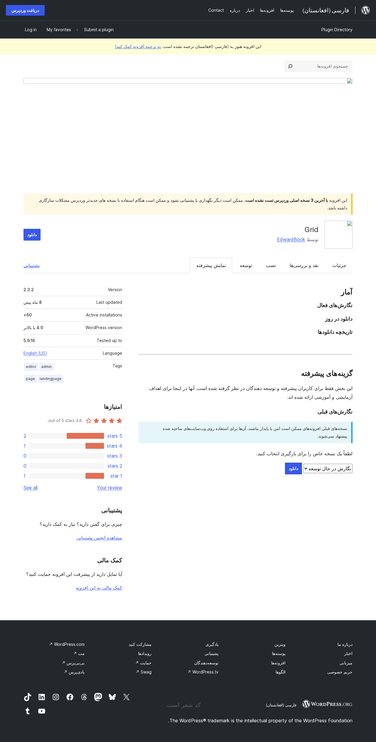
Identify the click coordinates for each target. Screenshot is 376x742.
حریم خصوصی (339, 671)
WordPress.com (67, 644)
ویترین (280, 644)
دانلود (32, 234)
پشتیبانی (32, 265)
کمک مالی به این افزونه (99, 588)
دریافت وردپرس (25, 10)
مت (79, 653)
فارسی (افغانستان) (281, 705)
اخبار (348, 653)
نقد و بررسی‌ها (304, 265)
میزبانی (346, 662)
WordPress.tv (203, 671)
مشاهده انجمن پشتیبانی (99, 538)
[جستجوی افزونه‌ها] (290, 66)
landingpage (50, 378)
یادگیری (212, 644)
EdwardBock (291, 239)
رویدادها (145, 653)
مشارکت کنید (140, 644)
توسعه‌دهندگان (206, 662)
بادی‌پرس (74, 671)
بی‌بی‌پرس (73, 662)
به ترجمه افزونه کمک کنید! (138, 46)
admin (46, 366)
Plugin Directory (336, 29)
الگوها (281, 671)
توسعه (246, 265)
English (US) (35, 353)
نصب (271, 265)
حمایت (143, 662)
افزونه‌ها (278, 662)
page (30, 378)
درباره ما (345, 644)
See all (31, 488)
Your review (109, 488)
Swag (144, 671)
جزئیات (339, 265)
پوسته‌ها (279, 653)
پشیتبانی (211, 653)
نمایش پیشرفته (211, 265)
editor (31, 366)
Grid (311, 229)
